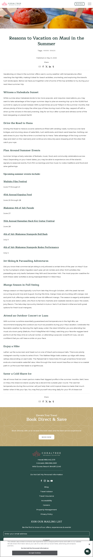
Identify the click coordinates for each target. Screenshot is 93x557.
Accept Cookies (35, 553)
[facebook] (43, 66)
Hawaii (46, 50)
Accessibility (46, 500)
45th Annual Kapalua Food (17, 194)
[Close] (89, 544)
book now (46, 437)
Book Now (79, 4)
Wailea (52, 50)
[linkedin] (50, 66)
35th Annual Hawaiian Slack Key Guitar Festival (29, 221)
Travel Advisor (46, 491)
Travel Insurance (46, 496)
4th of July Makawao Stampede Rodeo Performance (31, 247)
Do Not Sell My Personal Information (35, 548)
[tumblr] (53, 66)
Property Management (46, 510)
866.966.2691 (51, 463)
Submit (46, 540)
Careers (46, 505)
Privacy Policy (47, 514)
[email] (40, 66)
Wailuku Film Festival (15, 181)
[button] (89, 4)
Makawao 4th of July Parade (18, 208)
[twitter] (46, 66)
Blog (46, 487)
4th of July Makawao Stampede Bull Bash (25, 234)
